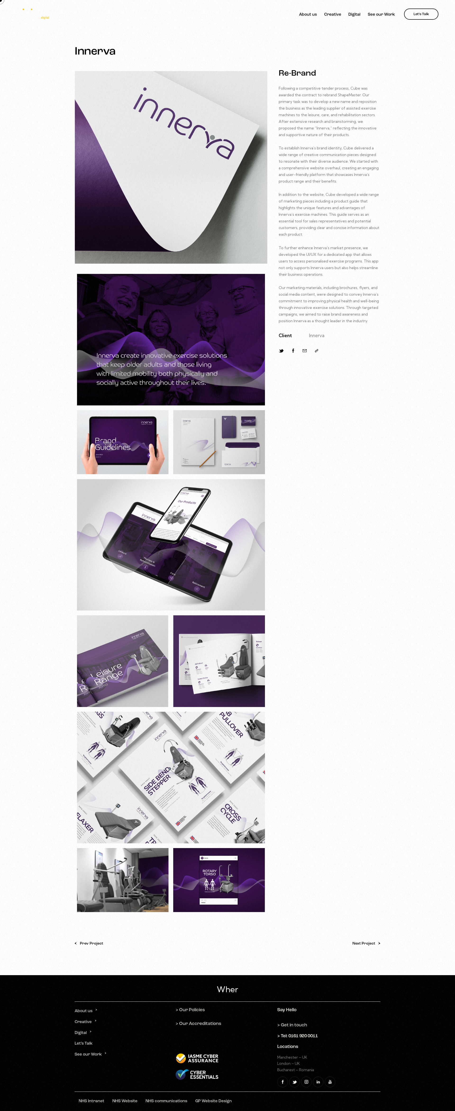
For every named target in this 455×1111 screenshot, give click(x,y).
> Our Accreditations (198, 1024)
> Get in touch (292, 1025)
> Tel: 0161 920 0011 (297, 1036)
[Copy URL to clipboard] (316, 350)
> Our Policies (190, 1010)
